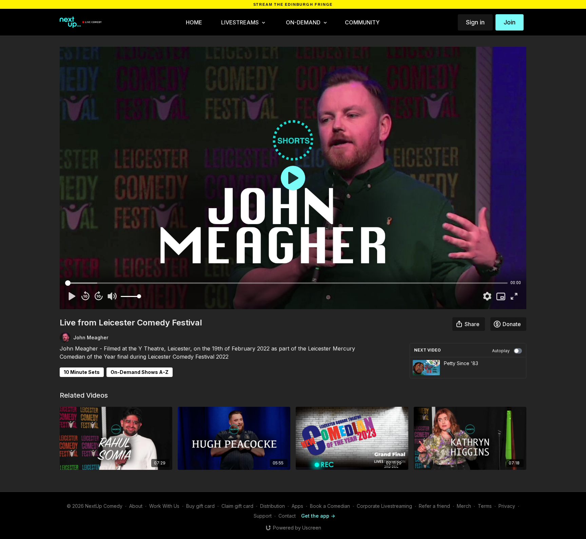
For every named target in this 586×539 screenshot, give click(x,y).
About (135, 506)
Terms (485, 506)
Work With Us (164, 506)
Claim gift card (237, 506)
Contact (287, 516)
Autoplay (501, 350)
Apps (297, 506)
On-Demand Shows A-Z (140, 372)
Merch (464, 506)
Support (263, 516)
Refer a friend (434, 506)
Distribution (272, 506)
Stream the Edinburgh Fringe (293, 4)
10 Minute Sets (82, 372)
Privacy (507, 506)
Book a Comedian (330, 506)
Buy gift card (200, 506)
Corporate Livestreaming (384, 506)
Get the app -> (318, 516)
